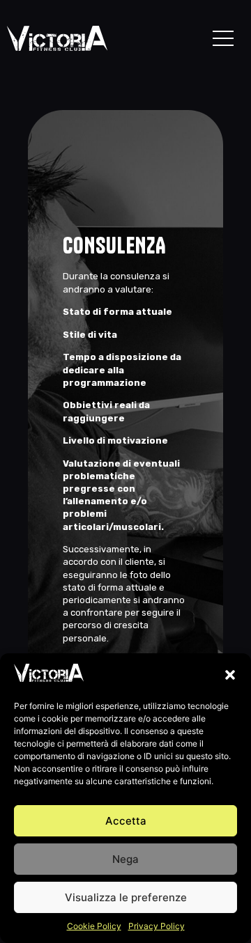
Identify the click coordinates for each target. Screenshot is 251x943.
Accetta (125, 820)
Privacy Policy (156, 926)
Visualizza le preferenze (126, 897)
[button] (230, 675)
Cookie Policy (94, 926)
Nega (125, 859)
